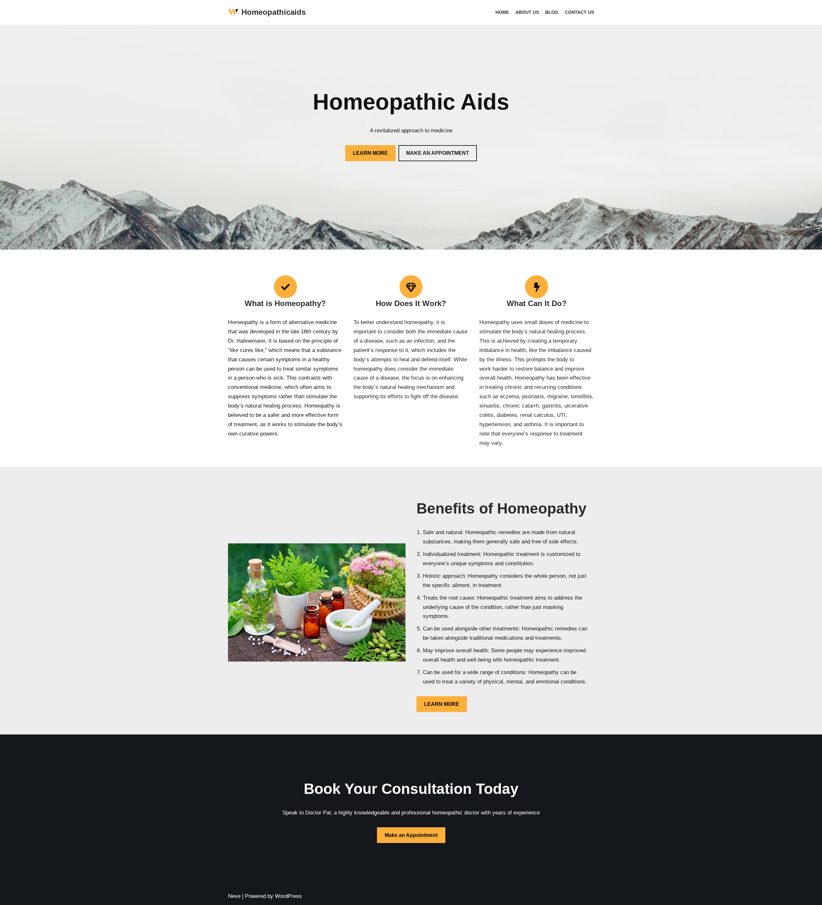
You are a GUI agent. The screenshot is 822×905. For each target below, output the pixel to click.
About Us (527, 12)
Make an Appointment (411, 835)
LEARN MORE (370, 153)
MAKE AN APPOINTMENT (437, 153)
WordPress (288, 896)
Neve (234, 896)
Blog (551, 12)
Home (502, 12)
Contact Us (579, 12)
